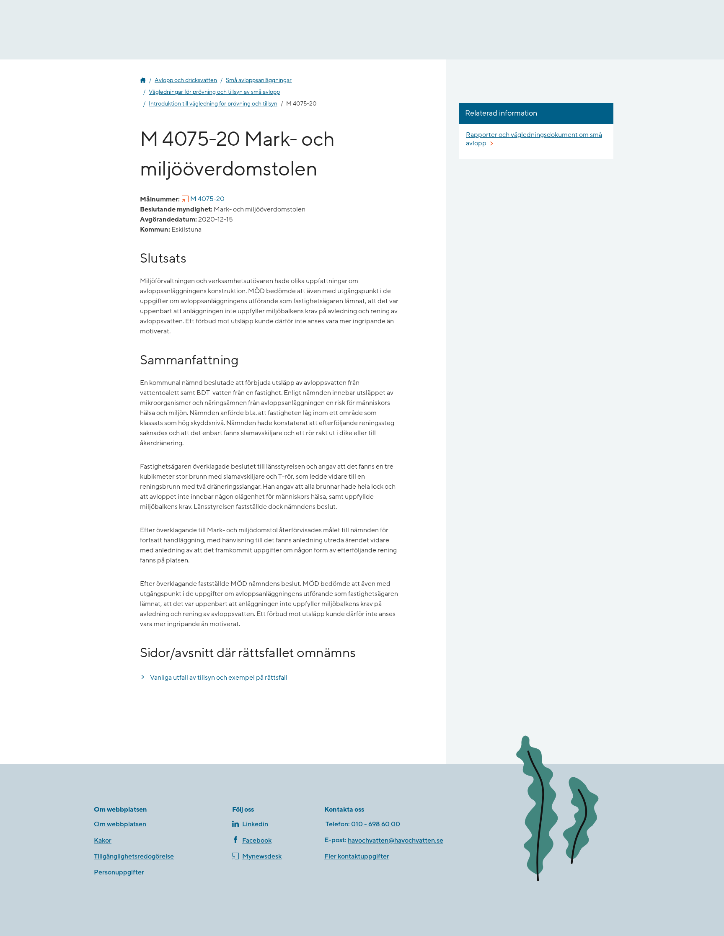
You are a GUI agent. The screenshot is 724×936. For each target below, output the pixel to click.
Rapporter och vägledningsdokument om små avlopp (534, 139)
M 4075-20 (207, 199)
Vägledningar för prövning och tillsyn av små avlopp (214, 92)
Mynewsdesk (262, 856)
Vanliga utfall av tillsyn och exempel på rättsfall (218, 677)
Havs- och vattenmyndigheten (143, 80)
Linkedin (255, 824)
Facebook (257, 840)
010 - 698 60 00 (375, 824)
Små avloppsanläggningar (259, 80)
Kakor (102, 840)
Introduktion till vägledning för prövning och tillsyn (213, 104)
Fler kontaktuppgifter (356, 856)
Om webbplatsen (120, 824)
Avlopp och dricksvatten (186, 80)
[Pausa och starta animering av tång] (569, 810)
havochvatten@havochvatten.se (395, 840)
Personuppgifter (119, 872)
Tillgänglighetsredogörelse (134, 856)
